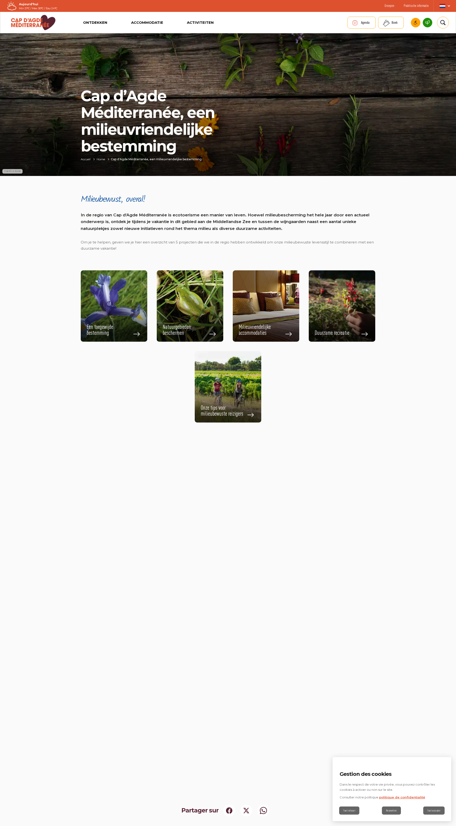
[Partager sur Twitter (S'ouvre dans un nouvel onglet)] (246, 810)
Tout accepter (434, 810)
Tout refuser (349, 810)
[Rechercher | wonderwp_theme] (443, 23)
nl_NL (444, 6)
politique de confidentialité (402, 797)
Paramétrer (391, 810)
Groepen (389, 6)
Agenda (365, 22)
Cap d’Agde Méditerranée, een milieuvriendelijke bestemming (427, 22)
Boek (395, 22)
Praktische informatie (416, 6)
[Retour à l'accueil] (33, 22)
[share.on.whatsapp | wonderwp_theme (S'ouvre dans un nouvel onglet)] (263, 810)
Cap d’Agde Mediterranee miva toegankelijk (415, 22)
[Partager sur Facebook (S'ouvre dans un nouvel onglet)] (229, 810)
